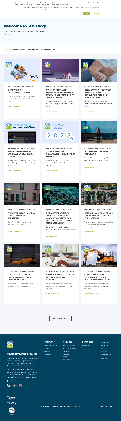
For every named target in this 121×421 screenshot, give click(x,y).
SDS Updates (33, 49)
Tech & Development (48, 49)
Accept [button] (87, 13)
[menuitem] (50, 345)
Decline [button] (95, 13)
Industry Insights (19, 49)
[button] (60, 318)
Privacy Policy (76, 406)
